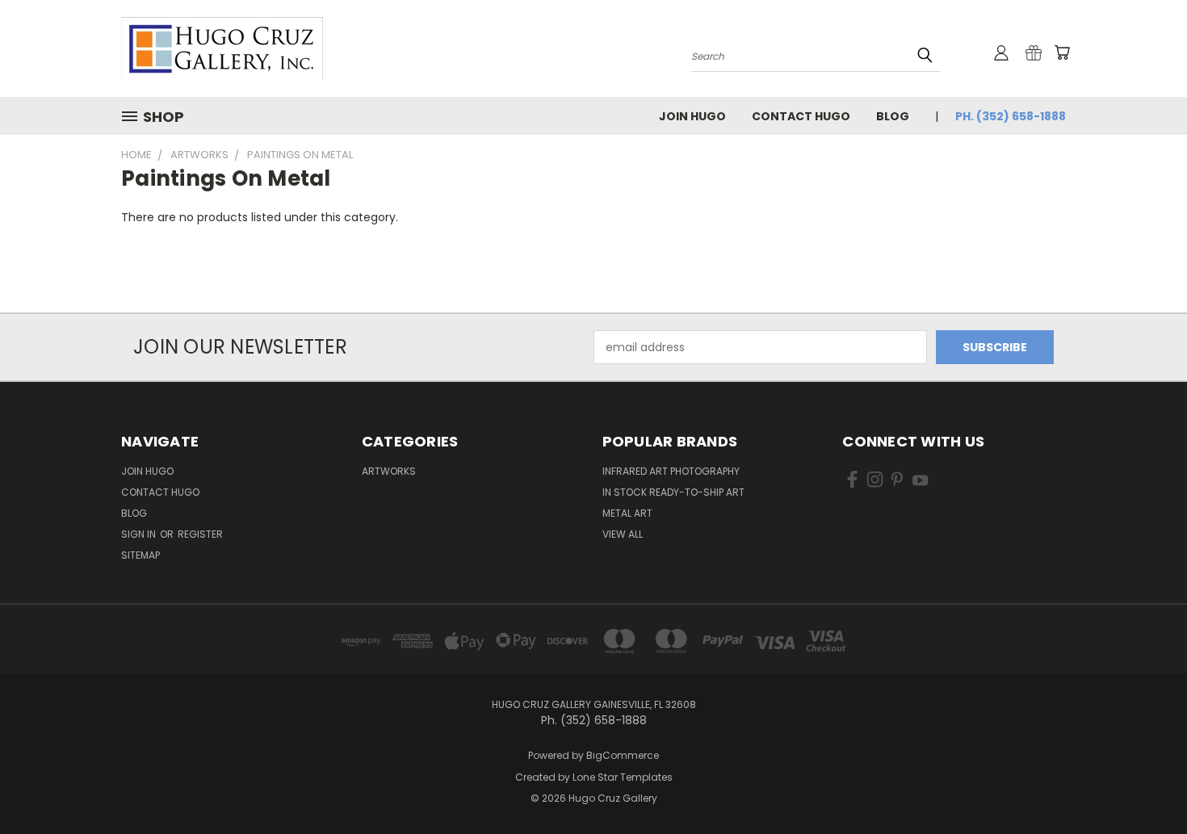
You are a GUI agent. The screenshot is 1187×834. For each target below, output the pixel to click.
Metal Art (627, 513)
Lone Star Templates (623, 777)
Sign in (139, 534)
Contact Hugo (801, 116)
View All (622, 534)
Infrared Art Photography (671, 471)
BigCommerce (622, 755)
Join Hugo (692, 116)
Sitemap (140, 555)
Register (200, 534)
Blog (892, 116)
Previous (1144, 783)
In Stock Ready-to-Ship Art (673, 492)
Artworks (389, 471)
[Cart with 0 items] (1062, 52)
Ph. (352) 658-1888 (1010, 116)
